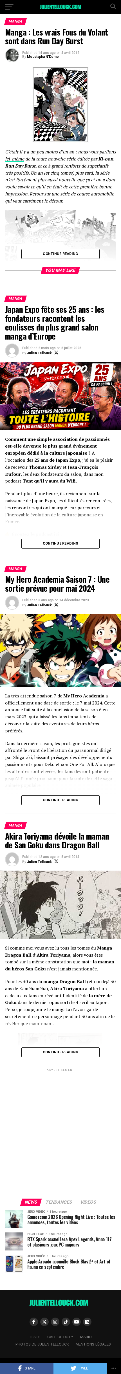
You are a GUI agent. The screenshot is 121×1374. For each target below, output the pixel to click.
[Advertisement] (60, 1133)
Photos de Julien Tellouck (42, 1344)
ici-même (14, 159)
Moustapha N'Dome (43, 57)
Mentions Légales (93, 1344)
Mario (86, 1337)
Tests (35, 1337)
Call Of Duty (60, 1337)
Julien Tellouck (39, 353)
